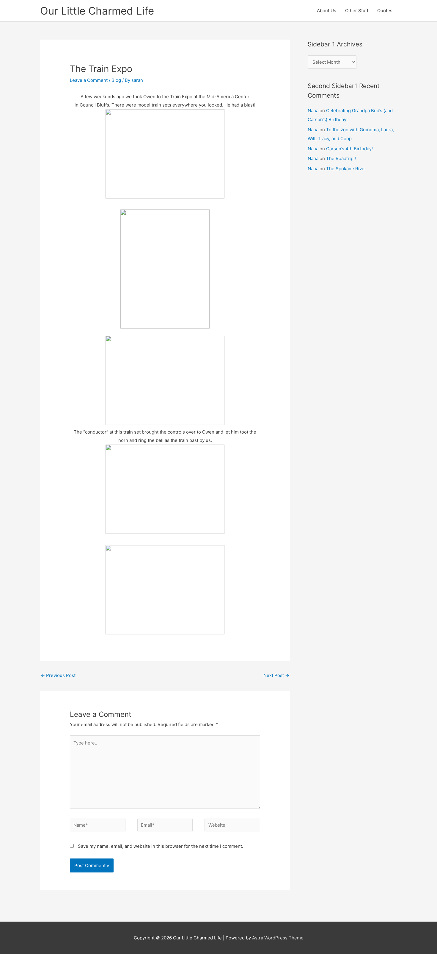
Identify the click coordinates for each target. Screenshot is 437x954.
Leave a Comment (89, 80)
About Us (326, 10)
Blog (116, 80)
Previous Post (58, 675)
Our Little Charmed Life (97, 10)
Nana (313, 110)
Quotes (384, 10)
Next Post (276, 675)
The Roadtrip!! (341, 158)
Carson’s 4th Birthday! (349, 148)
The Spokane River (346, 168)
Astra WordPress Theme (278, 938)
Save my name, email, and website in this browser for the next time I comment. (160, 846)
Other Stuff (356, 10)
